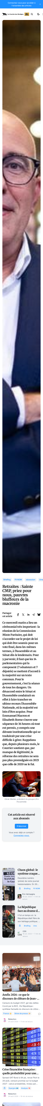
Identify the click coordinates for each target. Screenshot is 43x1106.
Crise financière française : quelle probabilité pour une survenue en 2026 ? (19, 1073)
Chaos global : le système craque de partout (28, 873)
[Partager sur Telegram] (33, 614)
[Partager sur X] (23, 614)
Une (35, 926)
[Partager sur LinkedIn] (28, 614)
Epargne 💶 (13, 1088)
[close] (40, 4)
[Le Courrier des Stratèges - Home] (15, 14)
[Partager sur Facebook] (18, 614)
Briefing (7, 579)
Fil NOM (18, 579)
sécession (30, 579)
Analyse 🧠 (25, 1088)
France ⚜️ (7, 1013)
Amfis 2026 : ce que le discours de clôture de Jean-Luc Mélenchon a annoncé (19, 998)
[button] (32, 14)
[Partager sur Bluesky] (39, 614)
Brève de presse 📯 (22, 1013)
